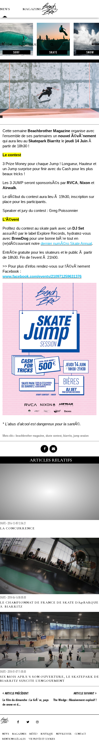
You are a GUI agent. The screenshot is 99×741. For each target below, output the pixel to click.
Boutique (28, 45)
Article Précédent (16, 693)
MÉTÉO (6, 45)
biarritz (67, 435)
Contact (80, 733)
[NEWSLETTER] (63, 45)
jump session (81, 435)
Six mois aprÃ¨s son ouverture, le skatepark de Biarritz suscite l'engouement (49, 679)
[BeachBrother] (49, 16)
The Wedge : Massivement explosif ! (74, 700)
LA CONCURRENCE (17, 528)
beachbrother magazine (30, 435)
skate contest (54, 435)
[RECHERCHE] (52, 45)
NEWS (5, 9)
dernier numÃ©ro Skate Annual (66, 243)
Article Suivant (84, 693)
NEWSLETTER (64, 733)
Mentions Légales (13, 738)
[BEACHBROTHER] (7, 720)
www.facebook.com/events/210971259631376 (42, 276)
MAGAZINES (33, 9)
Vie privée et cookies (42, 738)
